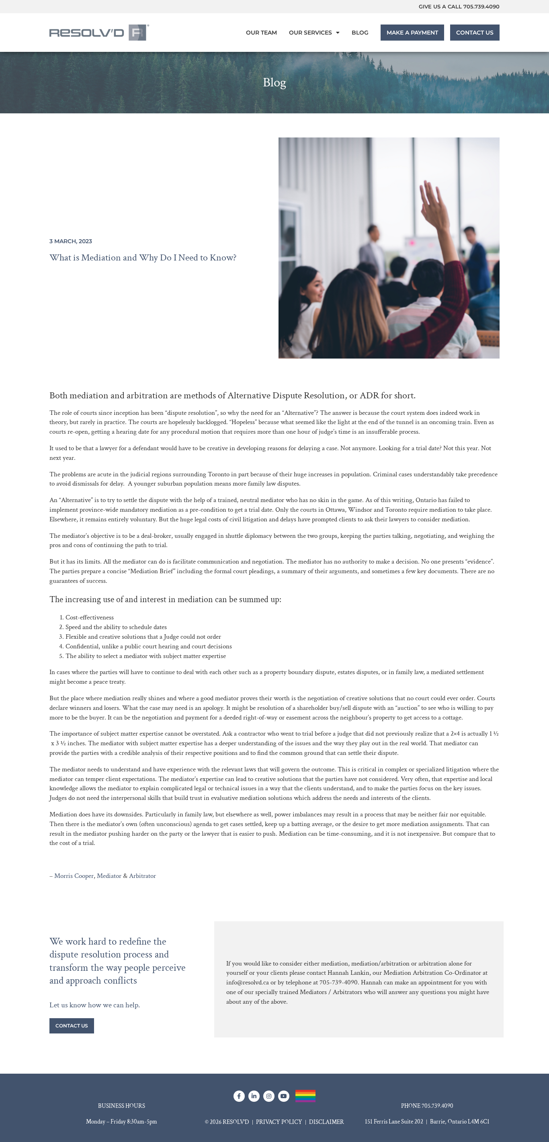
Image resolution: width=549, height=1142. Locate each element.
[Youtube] (283, 1096)
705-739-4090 (339, 982)
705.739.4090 (481, 6)
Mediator (109, 875)
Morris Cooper (74, 875)
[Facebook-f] (239, 1096)
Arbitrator (142, 875)
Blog (360, 32)
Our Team (261, 32)
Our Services (310, 32)
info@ (234, 982)
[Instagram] (268, 1096)
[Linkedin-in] (254, 1096)
